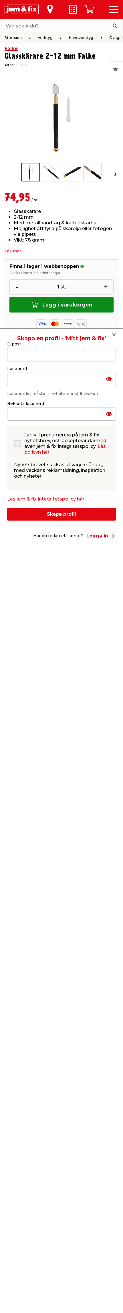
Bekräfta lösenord (25, 403)
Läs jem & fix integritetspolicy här (45, 499)
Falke (11, 48)
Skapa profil (61, 514)
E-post (14, 344)
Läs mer (13, 251)
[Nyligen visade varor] (116, 69)
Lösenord (17, 368)
